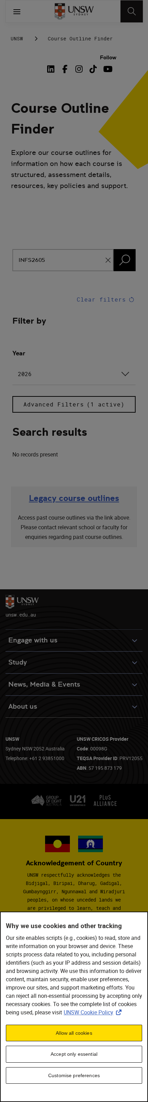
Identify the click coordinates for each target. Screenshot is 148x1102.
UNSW (17, 38)
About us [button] (22, 706)
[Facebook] (65, 69)
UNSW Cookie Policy (94, 1012)
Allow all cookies (74, 1033)
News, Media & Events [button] (44, 684)
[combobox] (74, 374)
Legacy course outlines (74, 498)
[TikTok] (93, 69)
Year (18, 353)
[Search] (131, 11)
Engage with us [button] (32, 640)
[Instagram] (79, 69)
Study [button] (17, 662)
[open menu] (17, 11)
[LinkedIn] (52, 69)
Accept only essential (74, 1054)
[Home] (74, 11)
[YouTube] (107, 69)
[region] (74, 1007)
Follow (108, 57)
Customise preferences (74, 1075)
